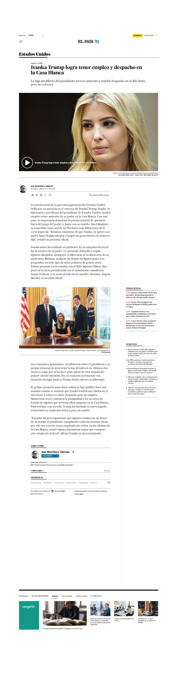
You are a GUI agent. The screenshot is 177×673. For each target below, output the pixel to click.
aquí (81, 494)
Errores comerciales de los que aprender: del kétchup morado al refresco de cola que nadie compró (141, 295)
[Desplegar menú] (21, 41)
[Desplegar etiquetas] (108, 482)
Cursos (55, 596)
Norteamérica (84, 483)
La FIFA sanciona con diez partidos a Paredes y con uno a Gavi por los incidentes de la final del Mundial (141, 362)
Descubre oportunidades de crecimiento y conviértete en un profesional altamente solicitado (100, 621)
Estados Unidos (34, 54)
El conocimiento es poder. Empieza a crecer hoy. (62, 628)
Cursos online (67, 596)
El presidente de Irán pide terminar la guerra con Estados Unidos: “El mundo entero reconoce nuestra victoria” (142, 371)
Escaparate (23, 596)
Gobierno (94, 483)
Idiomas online (81, 596)
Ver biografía (47, 456)
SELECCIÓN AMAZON (40, 596)
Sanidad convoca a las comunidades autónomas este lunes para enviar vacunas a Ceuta (141, 313)
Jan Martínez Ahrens (42, 186)
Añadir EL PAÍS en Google (101, 195)
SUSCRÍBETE (137, 35)
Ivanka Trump (59, 483)
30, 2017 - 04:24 (47, 189)
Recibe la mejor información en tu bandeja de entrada (53, 465)
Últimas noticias (133, 288)
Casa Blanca (47, 483)
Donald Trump (36, 63)
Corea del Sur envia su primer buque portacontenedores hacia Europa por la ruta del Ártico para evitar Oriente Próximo (141, 324)
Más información (37, 494)
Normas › (107, 471)
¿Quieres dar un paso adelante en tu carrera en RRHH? (147, 621)
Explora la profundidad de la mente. (124, 620)
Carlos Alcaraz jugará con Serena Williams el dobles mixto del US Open (141, 304)
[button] (88, 132)
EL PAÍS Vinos (96, 596)
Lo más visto (131, 344)
